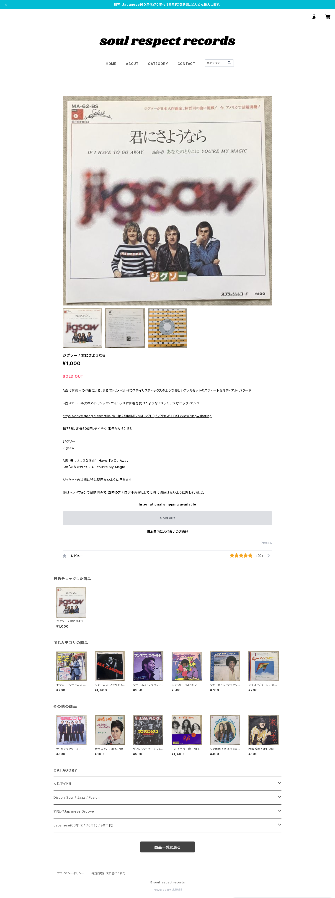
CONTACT (187, 64)
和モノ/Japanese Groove (74, 811)
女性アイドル (63, 783)
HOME (111, 64)
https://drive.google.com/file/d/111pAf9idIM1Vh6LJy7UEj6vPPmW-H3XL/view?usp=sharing (137, 416)
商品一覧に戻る (167, 847)
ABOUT (132, 64)
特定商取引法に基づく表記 (108, 873)
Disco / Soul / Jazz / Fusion (77, 797)
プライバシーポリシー (70, 873)
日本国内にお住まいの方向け (167, 532)
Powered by (162, 889)
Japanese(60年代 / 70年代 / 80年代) (83, 825)
